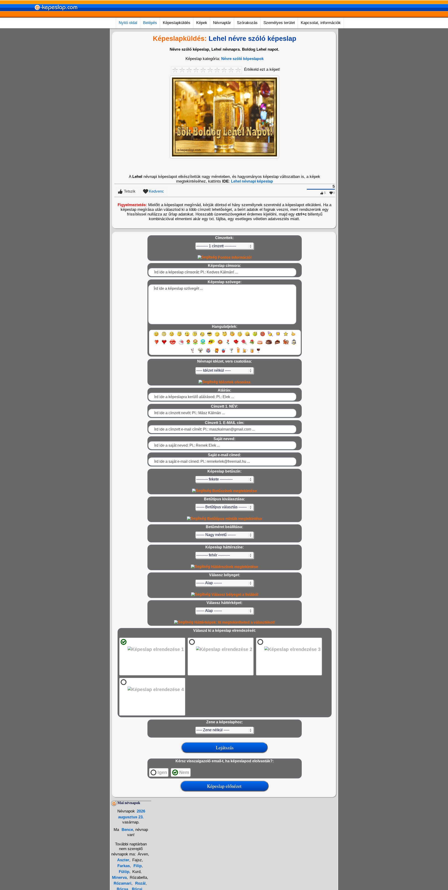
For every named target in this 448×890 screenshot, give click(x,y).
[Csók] (172, 344)
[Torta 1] (260, 344)
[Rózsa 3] (252, 344)
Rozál (140, 883)
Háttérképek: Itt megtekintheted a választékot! (234, 622)
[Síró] (202, 336)
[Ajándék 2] (216, 353)
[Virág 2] (195, 344)
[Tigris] (286, 344)
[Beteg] (255, 336)
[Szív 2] (164, 344)
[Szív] (156, 344)
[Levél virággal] (181, 344)
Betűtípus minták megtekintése (234, 519)
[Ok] (293, 336)
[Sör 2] (252, 353)
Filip (137, 866)
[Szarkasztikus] (224, 336)
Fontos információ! (234, 257)
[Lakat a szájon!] (247, 336)
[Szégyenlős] (232, 336)
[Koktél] (231, 353)
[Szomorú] (171, 336)
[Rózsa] (236, 344)
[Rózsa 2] (244, 344)
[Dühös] (262, 336)
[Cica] (192, 353)
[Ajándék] (208, 353)
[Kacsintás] (179, 336)
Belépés (150, 23)
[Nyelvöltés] (187, 336)
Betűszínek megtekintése (234, 491)
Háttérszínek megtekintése (234, 567)
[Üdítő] (223, 353)
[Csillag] (285, 336)
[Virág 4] (211, 344)
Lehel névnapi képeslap (252, 181)
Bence (126, 829)
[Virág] (188, 344)
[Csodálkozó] (194, 336)
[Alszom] (217, 336)
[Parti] (270, 336)
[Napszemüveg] (209, 336)
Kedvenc (156, 191)
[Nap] (278, 336)
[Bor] (258, 353)
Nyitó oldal (128, 23)
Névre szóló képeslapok (242, 59)
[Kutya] (200, 353)
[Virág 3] (203, 344)
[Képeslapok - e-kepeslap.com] (56, 16)
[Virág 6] (228, 344)
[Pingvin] (294, 344)
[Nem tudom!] (240, 336)
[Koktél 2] (238, 353)
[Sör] (245, 353)
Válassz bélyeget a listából (234, 595)
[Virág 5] (220, 344)
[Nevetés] (164, 336)
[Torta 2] (269, 344)
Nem (184, 772)
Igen (162, 772)
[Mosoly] (156, 336)
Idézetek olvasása (234, 382)
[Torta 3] (277, 344)
